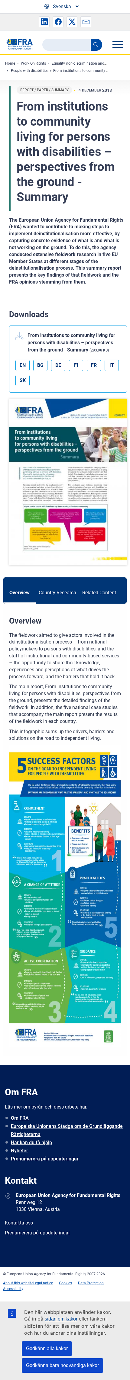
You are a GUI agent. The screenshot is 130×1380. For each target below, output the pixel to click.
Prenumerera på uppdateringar (45, 1159)
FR (94, 365)
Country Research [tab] (57, 592)
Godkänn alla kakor (47, 1348)
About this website (18, 1283)
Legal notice (43, 1283)
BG (40, 365)
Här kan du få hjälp (31, 1142)
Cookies (65, 1283)
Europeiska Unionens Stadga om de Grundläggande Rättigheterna (67, 1130)
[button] (44, 21)
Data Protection (91, 1283)
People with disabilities (29, 71)
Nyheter (19, 1151)
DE (58, 365)
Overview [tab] (19, 592)
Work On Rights (33, 63)
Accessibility (13, 1289)
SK (23, 380)
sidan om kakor (61, 1318)
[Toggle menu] (117, 44)
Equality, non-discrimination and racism (84, 63)
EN (23, 365)
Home (10, 63)
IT (111, 365)
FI (76, 365)
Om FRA (20, 1118)
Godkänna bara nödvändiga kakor (62, 1365)
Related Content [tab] (99, 592)
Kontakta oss (19, 1223)
